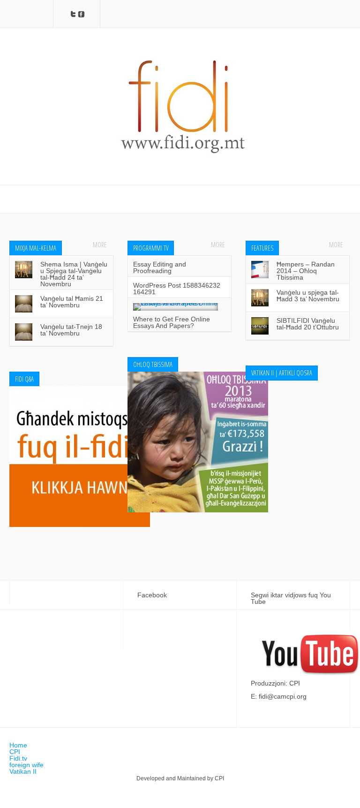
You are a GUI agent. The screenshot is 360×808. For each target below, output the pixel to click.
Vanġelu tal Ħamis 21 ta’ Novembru (71, 302)
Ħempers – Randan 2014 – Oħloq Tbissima (306, 270)
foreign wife (26, 765)
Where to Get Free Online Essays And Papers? (171, 322)
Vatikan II (23, 771)
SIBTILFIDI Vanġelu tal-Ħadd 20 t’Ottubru (308, 324)
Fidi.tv (18, 758)
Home (18, 745)
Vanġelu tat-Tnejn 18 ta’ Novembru (71, 330)
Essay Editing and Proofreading (159, 267)
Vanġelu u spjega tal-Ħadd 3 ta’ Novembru (308, 296)
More (100, 245)
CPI (14, 751)
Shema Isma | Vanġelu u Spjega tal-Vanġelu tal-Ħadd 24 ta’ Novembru (73, 274)
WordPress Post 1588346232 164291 (176, 289)
